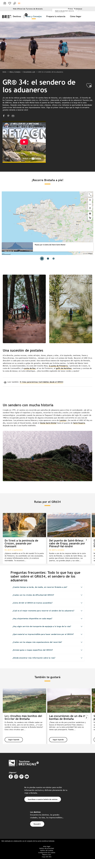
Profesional (78, 9)
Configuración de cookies (46, 852)
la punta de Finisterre (58, 366)
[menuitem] (17, 16)
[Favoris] (9, 3)
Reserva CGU (46, 855)
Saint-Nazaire (79, 423)
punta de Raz (29, 368)
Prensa (70, 9)
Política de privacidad (46, 848)
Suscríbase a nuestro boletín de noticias (42, 799)
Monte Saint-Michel (48, 423)
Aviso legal (46, 846)
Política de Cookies (46, 850)
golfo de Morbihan (64, 368)
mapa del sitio (46, 857)
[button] (15, 3)
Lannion (62, 420)
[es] (19, 3)
